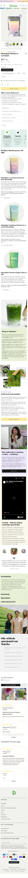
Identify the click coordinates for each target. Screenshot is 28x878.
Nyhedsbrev (4, 816)
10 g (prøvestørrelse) (7, 69)
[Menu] (1, 5)
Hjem (2, 48)
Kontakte (3, 814)
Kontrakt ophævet (14, 862)
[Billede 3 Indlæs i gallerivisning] (14, 44)
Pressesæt (3, 803)
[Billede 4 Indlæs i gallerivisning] (17, 44)
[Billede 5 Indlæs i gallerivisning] (20, 44)
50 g (19, 73)
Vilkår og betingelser (21, 869)
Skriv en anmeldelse (11, 685)
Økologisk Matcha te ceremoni (15, 48)
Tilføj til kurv (14, 88)
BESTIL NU (14, 471)
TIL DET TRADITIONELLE (7, 245)
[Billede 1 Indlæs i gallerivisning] (7, 44)
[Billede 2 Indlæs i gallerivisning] (10, 44)
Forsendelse (9, 64)
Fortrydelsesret (5, 869)
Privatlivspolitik (12, 869)
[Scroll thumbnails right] (25, 694)
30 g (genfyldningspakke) (8, 73)
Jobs (2, 812)
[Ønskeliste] (23, 5)
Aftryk (12, 870)
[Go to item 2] (20, 694)
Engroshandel (4, 828)
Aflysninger (22, 870)
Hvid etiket (4, 830)
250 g (3, 76)
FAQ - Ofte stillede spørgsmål (8, 808)
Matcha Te (6, 48)
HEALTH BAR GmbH (15, 867)
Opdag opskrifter (14, 419)
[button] (20, 5)
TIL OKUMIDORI (5, 289)
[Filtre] (22, 685)
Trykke (2, 810)
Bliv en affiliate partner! (7, 833)
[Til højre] (24, 44)
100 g (23, 73)
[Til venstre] (3, 44)
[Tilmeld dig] (25, 843)
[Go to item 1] (8, 694)
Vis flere (13, 737)
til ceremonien (6, 197)
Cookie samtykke (5, 819)
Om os (2, 805)
